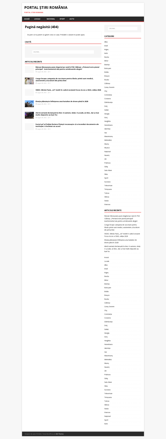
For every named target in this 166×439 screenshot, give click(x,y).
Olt (105, 159)
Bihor (106, 61)
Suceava (107, 182)
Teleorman (108, 185)
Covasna (107, 98)
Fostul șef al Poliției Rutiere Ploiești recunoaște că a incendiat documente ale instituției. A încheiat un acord (67, 125)
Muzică (107, 148)
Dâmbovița (108, 102)
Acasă (27, 19)
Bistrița (107, 65)
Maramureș (108, 136)
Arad (106, 46)
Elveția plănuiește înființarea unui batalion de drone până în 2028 (62, 101)
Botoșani (107, 68)
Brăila (106, 72)
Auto (72, 19)
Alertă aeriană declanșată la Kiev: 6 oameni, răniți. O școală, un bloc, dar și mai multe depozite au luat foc (67, 114)
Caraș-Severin (109, 87)
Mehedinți (108, 140)
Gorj (106, 117)
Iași (105, 133)
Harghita (107, 121)
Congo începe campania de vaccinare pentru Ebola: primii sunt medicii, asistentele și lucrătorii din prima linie (64, 79)
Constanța (108, 95)
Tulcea (106, 193)
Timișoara (108, 189)
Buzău (106, 80)
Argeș (106, 49)
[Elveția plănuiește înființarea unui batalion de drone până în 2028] (29, 106)
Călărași (107, 83)
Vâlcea (106, 197)
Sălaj (106, 167)
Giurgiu (106, 114)
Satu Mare (108, 170)
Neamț (106, 155)
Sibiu (106, 174)
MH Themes (60, 434)
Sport (62, 19)
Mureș (106, 144)
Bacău (106, 57)
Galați (106, 110)
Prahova (107, 163)
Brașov (107, 76)
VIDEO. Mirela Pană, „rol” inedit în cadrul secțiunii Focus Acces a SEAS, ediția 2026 (68, 90)
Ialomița (107, 129)
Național (51, 19)
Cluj (105, 91)
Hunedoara (108, 125)
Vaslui (106, 201)
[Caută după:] (63, 52)
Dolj (105, 106)
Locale (37, 19)
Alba (106, 42)
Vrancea (107, 204)
